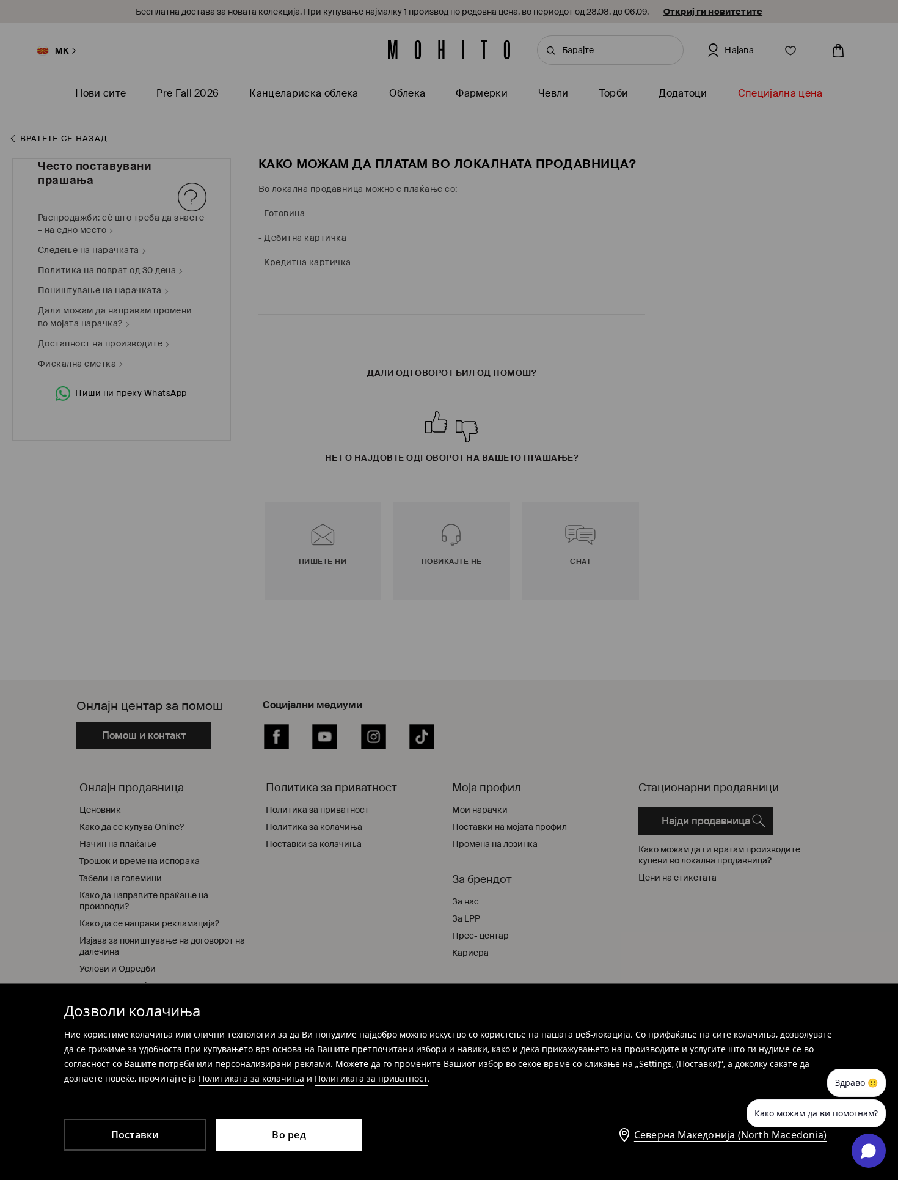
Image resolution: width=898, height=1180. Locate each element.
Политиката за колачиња (251, 1078)
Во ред (289, 1135)
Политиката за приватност (371, 1078)
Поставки (135, 1135)
